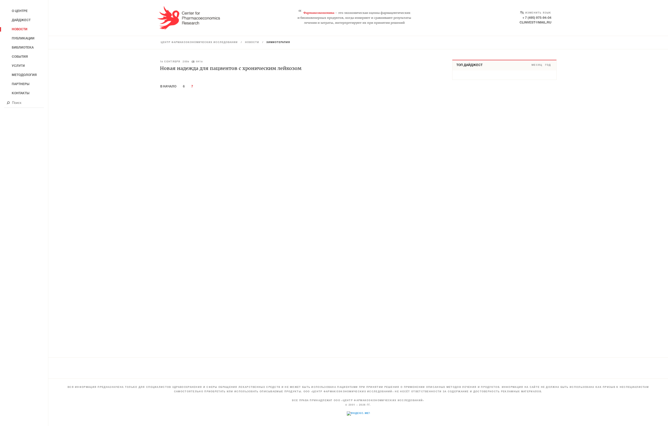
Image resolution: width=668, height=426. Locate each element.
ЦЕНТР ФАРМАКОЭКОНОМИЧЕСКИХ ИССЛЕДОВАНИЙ (199, 43)
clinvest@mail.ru (535, 22)
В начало (168, 86)
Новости (252, 43)
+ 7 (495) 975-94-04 (536, 17)
